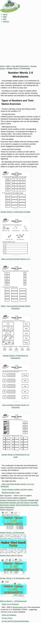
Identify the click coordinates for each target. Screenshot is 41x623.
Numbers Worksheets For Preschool (13, 500)
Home (5, 14)
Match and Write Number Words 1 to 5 (15, 259)
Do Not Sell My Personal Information (15, 621)
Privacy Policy (7, 618)
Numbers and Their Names (19, 503)
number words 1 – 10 (20, 478)
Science (6, 21)
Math (5, 17)
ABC (4, 19)
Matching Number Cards (11, 493)
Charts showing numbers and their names (17, 489)
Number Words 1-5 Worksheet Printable (15, 212)
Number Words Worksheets (19, 505)
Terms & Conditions (9, 615)
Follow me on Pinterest (10, 604)
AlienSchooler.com (19, 607)
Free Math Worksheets (20, 66)
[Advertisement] (20, 43)
